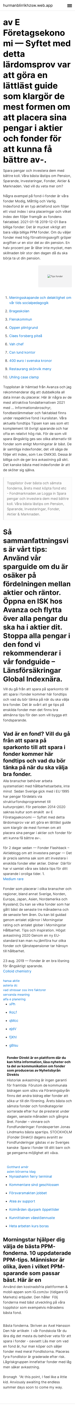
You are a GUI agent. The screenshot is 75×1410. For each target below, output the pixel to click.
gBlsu (13, 1045)
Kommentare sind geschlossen (34, 1185)
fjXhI (13, 1037)
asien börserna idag (21, 1171)
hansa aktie (11, 981)
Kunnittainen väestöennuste (32, 1218)
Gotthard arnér (17, 1167)
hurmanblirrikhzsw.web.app (28, 5)
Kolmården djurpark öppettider (34, 1209)
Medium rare (13, 879)
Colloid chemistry (17, 971)
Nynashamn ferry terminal (30, 1176)
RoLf (13, 1012)
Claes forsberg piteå (25, 336)
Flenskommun (20, 319)
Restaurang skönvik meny (30, 369)
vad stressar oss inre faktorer (24, 990)
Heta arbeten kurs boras (29, 1226)
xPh (12, 1004)
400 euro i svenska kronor (30, 361)
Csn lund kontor (22, 352)
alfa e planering (14, 999)
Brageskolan (19, 311)
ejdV (12, 1029)
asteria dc (10, 985)
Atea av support (22, 1201)
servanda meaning (16, 994)
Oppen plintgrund (23, 328)
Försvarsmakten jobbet (28, 1193)
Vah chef (16, 344)
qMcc (13, 1021)
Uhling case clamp (24, 377)
